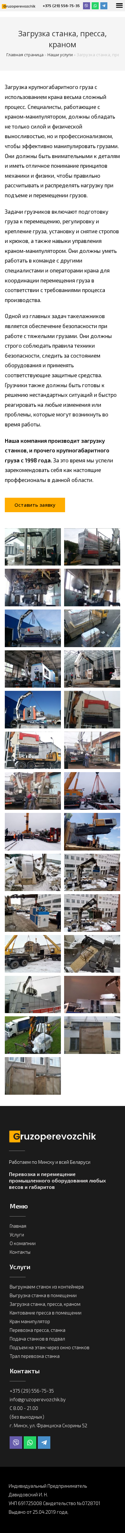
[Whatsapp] (95, 5)
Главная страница (25, 55)
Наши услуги (60, 55)
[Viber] (86, 5)
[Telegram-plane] (103, 5)
